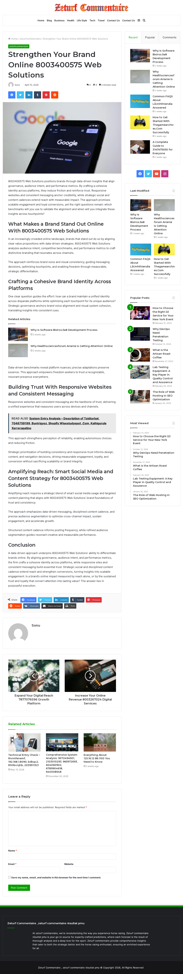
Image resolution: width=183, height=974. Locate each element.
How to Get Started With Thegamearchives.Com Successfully (163, 125)
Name (12, 850)
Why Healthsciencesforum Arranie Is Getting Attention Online (72, 346)
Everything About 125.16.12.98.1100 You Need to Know (97, 758)
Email (12, 864)
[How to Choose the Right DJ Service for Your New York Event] (140, 313)
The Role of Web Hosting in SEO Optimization (164, 395)
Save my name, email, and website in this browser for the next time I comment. (56, 877)
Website (68, 864)
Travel (101, 20)
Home (41, 20)
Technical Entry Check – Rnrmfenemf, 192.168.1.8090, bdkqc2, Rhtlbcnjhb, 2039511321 (24, 760)
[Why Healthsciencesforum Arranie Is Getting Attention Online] (18, 350)
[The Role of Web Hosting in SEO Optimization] (140, 397)
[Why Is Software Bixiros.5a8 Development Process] (18, 334)
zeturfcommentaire (30, 38)
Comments (169, 37)
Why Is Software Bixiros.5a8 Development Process (64, 330)
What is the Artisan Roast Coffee (161, 353)
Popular (150, 37)
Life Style (82, 20)
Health (70, 20)
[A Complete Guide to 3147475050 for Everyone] (140, 147)
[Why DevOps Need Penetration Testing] (140, 334)
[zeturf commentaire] (91, 7)
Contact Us (113, 20)
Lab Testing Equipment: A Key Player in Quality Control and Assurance (163, 375)
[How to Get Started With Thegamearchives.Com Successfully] (140, 122)
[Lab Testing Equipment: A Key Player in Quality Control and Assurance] (140, 372)
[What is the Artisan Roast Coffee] (140, 355)
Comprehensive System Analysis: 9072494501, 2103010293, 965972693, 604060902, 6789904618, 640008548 (62, 763)
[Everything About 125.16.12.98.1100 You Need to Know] (100, 742)
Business (59, 20)
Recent (133, 37)
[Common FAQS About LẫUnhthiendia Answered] (140, 101)
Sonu (36, 625)
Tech (92, 20)
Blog (49, 20)
